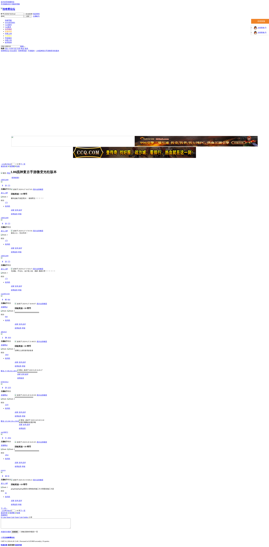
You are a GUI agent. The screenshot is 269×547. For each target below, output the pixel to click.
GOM (11, 48)
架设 (26, 48)
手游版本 (8, 36)
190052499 (4, 180)
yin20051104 (5, 294)
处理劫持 (8, 42)
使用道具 (14, 214)
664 (9, 299)
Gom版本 (8, 25)
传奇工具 (8, 40)
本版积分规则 (6, 532)
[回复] (17, 166)
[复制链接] (15, 178)
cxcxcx (3, 470)
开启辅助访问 (6, 4)
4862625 (4, 332)
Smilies (25, 517)
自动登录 (29, 14)
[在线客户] (134, 160)
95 (6, 299)
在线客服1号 (261, 27)
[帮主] (2, 173)
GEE (15, 48)
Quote (17, 517)
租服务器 (8, 31)
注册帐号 (36, 16)
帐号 (2, 14)
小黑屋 (3, 537)
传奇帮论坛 (5, 51)
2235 (9, 387)
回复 (12, 210)
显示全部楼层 (38, 189)
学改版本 (8, 38)
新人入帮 (4, 193)
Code (21, 517)
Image (9, 517)
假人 (7, 48)
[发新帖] (11, 166)
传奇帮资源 (22, 51)
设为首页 (4, 2)
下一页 (22, 164)
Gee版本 (8, 27)
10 (10, 164)
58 (6, 337)
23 (6, 387)
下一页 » (4, 508)
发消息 (7, 206)
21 (6, 185)
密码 (2, 16)
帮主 (22, 48)
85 (8, 476)
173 (9, 185)
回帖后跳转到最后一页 (29, 532)
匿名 (9, 371)
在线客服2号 (261, 32)
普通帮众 (4, 307)
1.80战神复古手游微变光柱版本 (47, 51)
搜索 (22, 46)
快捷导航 (8, 20)
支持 (16, 210)
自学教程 (8, 29)
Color (4, 517)
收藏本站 (11, 2)
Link (12, 517)
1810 (9, 337)
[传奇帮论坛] (8, 9)
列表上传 (8, 33)
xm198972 (4, 432)
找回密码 (36, 14)
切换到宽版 (15, 4)
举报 (19, 214)
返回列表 (4, 166)
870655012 (4, 382)
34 (6, 476)
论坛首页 (10, 22)
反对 (20, 210)
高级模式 (4, 515)
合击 (18, 48)
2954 (9, 438)
